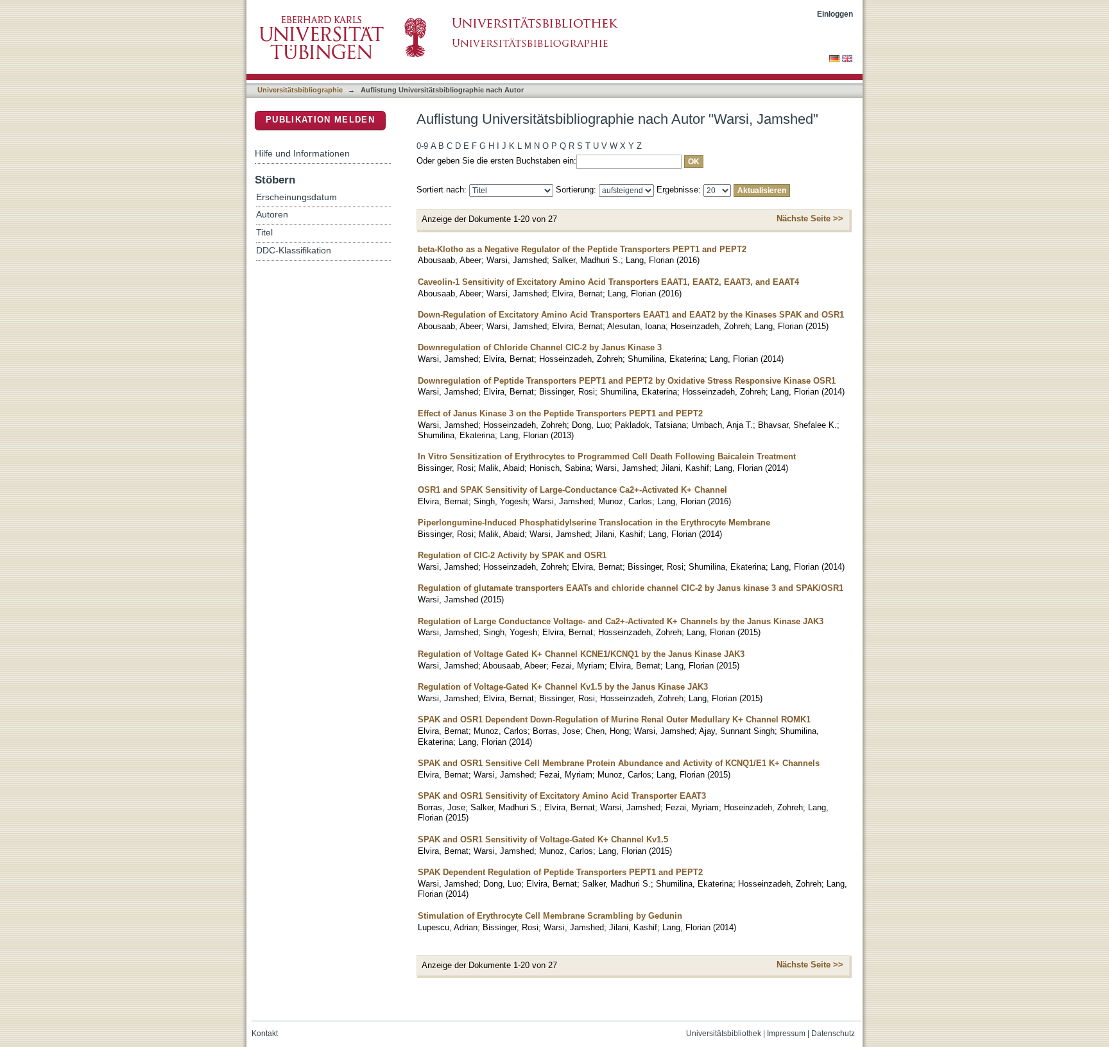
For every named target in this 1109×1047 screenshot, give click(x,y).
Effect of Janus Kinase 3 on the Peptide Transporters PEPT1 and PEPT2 (560, 413)
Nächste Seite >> (810, 218)
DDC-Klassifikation (293, 250)
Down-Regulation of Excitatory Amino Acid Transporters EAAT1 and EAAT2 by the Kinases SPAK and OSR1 (631, 314)
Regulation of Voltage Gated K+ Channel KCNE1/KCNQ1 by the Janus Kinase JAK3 (581, 654)
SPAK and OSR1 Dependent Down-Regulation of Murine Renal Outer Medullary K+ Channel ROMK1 (614, 719)
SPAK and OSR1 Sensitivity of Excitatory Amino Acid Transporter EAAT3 (562, 796)
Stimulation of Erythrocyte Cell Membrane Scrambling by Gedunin (550, 916)
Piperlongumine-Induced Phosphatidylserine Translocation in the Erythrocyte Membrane (594, 522)
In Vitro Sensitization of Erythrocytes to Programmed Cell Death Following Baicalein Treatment (607, 456)
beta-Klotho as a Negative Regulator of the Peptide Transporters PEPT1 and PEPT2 (582, 249)
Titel (264, 232)
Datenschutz (833, 1033)
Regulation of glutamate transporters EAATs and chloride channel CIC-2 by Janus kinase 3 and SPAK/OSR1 (630, 588)
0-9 (422, 146)
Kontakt (265, 1033)
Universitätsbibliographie (300, 90)
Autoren (272, 214)
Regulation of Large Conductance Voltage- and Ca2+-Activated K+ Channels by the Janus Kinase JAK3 (620, 621)
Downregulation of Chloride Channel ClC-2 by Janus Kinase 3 (540, 347)
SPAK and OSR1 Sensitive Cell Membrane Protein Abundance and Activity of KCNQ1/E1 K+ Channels (619, 763)
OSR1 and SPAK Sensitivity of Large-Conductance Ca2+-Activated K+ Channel (572, 490)
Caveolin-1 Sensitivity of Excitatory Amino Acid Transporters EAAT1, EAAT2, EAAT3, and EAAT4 (608, 282)
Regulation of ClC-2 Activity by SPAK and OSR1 (512, 555)
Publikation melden (320, 119)
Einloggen (835, 14)
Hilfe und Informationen (302, 153)
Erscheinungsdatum (296, 197)
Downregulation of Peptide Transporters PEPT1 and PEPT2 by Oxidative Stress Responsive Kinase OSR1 (627, 381)
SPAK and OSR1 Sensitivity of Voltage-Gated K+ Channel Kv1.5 (543, 839)
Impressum (786, 1033)
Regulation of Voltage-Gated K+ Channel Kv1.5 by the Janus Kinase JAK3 (563, 687)
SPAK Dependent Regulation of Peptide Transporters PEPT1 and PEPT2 (560, 872)
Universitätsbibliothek (723, 1033)
